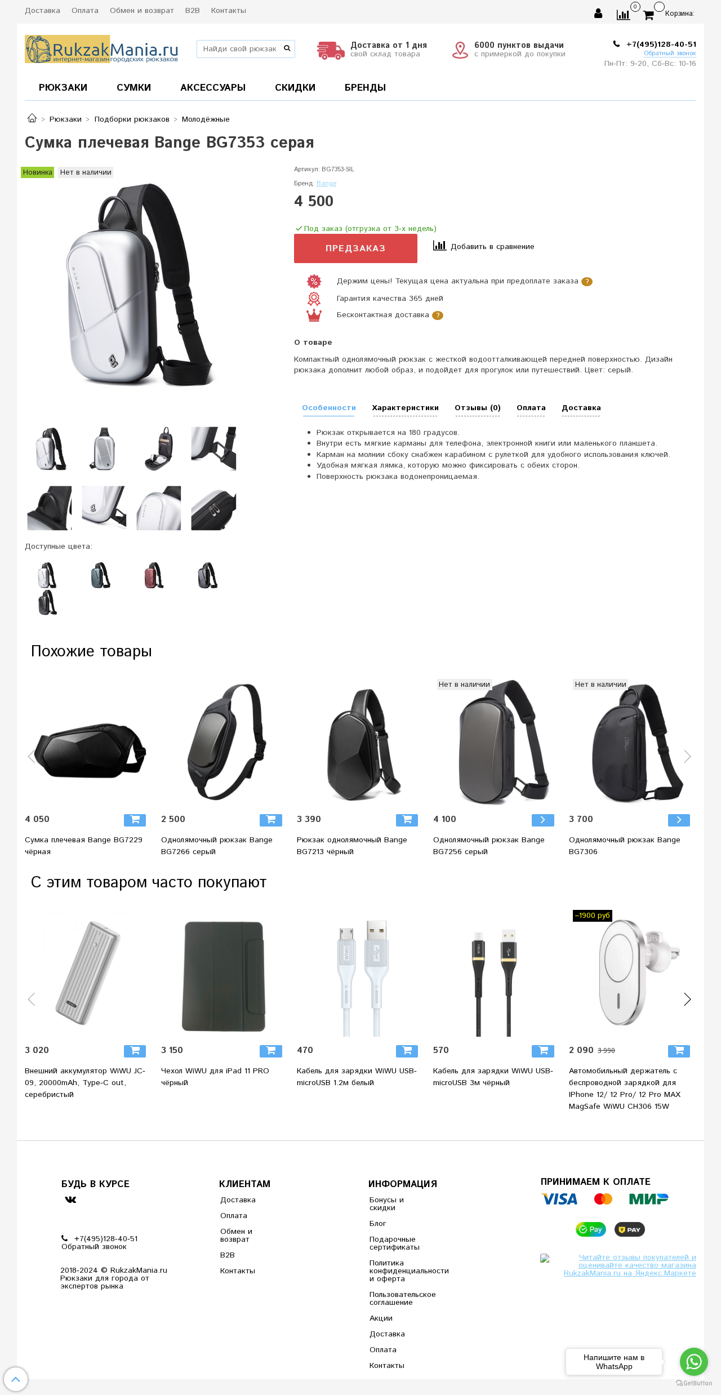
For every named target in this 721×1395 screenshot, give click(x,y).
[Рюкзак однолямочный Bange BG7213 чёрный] (360, 742)
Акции (381, 1318)
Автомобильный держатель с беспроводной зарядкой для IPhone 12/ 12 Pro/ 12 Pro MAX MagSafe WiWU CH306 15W (624, 1088)
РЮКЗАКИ (63, 88)
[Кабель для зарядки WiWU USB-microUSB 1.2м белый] (360, 973)
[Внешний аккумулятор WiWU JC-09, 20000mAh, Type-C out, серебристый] (88, 973)
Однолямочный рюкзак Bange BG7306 (624, 846)
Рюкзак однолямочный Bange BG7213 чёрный (352, 846)
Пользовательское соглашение (397, 1298)
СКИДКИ (295, 88)
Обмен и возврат (142, 10)
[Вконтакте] (70, 1199)
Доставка (42, 10)
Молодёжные (206, 119)
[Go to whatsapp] (694, 1362)
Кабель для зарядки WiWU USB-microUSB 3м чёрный (493, 1077)
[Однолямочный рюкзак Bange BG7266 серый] (224, 742)
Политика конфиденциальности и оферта (397, 1271)
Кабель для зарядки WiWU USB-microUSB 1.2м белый (357, 1077)
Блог (378, 1223)
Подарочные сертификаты (395, 1243)
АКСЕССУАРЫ (213, 88)
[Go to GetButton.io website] (694, 1383)
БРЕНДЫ (365, 88)
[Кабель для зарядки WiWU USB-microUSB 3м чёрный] (496, 973)
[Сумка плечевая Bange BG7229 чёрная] (88, 742)
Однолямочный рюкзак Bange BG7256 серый (489, 846)
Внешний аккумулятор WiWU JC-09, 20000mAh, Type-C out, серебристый (85, 1082)
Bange (326, 183)
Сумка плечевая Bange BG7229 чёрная (84, 846)
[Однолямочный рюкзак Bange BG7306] (632, 742)
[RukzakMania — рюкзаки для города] (102, 47)
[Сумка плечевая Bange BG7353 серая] (131, 285)
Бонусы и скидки (387, 1204)
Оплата (85, 10)
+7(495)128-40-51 (660, 44)
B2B (192, 10)
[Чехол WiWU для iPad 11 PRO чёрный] (224, 973)
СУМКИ (134, 88)
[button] (32, 762)
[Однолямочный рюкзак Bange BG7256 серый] (496, 742)
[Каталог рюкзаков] (32, 119)
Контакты (228, 10)
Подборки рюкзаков (132, 119)
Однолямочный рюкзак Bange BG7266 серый (217, 846)
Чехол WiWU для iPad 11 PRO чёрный (215, 1077)
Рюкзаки (66, 119)
